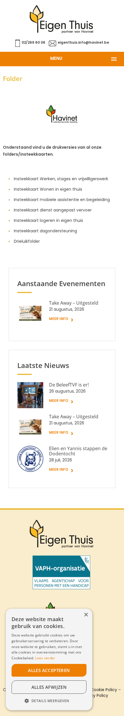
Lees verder (45, 658)
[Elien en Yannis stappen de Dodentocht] (30, 459)
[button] (49, 700)
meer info (58, 319)
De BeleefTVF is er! (69, 385)
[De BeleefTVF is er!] (30, 395)
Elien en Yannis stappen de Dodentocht (78, 451)
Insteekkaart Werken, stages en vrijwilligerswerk (61, 179)
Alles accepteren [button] (49, 670)
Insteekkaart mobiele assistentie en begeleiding (62, 200)
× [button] (86, 615)
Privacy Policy (94, 696)
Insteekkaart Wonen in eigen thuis (48, 189)
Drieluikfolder (27, 242)
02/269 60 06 (33, 43)
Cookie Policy (104, 690)
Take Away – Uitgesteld (73, 303)
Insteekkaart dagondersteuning (45, 231)
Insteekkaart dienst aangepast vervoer (53, 210)
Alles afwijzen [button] (49, 687)
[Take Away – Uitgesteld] (30, 313)
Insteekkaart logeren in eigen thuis (48, 221)
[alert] (49, 659)
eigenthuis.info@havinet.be (83, 43)
